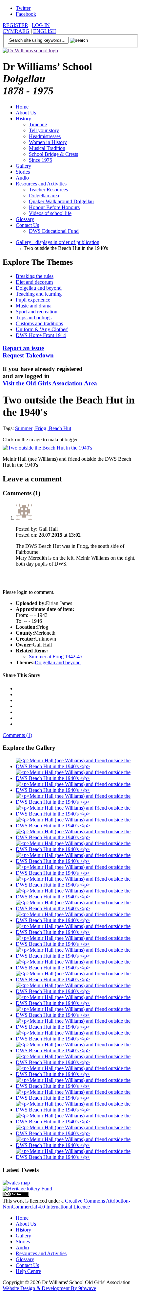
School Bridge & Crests (53, 154)
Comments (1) (17, 735)
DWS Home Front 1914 (41, 335)
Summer (23, 428)
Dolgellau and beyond (39, 288)
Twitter (23, 8)
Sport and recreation (36, 311)
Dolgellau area (44, 195)
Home (22, 107)
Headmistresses (45, 136)
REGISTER (15, 25)
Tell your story (44, 130)
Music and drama (33, 305)
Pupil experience (33, 300)
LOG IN (41, 25)
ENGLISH (44, 31)
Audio (22, 178)
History (23, 118)
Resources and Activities (41, 183)
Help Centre (28, 1271)
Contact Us (27, 225)
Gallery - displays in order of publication (57, 242)
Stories (23, 172)
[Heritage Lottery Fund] (27, 1188)
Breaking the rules (34, 276)
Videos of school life (50, 213)
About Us (26, 112)
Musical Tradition (47, 148)
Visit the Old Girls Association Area (50, 383)
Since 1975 (40, 160)
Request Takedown (28, 352)
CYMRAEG (16, 31)
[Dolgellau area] (16, 1182)
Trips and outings (33, 317)
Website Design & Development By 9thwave (49, 1288)
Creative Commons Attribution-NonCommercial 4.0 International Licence (66, 1203)
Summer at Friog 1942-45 (55, 656)
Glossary (25, 219)
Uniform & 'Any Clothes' (42, 329)
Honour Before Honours (54, 207)
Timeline (38, 124)
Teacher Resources (48, 189)
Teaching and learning (39, 294)
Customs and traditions (39, 323)
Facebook (26, 14)
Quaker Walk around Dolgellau (61, 201)
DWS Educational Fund (54, 231)
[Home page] (30, 50)
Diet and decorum (34, 282)
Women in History (48, 142)
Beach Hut (59, 428)
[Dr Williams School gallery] (77, 766)
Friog (40, 428)
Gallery (23, 166)
